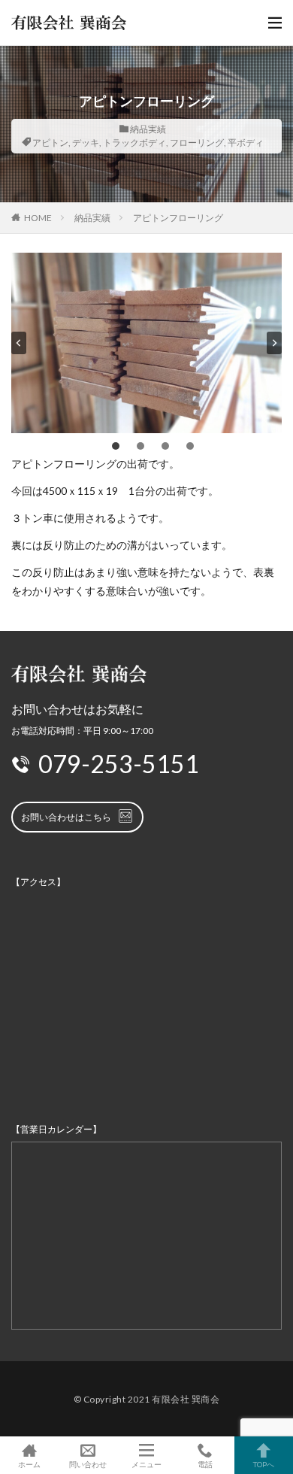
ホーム (29, 1464)
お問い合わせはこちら (66, 817)
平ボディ (246, 142)
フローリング (197, 142)
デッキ (85, 142)
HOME (38, 217)
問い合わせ (88, 1464)
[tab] (115, 446)
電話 (205, 1464)
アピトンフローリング (178, 217)
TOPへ (263, 1464)
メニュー (146, 1464)
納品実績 (148, 129)
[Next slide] (274, 343)
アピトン (50, 142)
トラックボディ (134, 142)
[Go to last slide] (18, 343)
